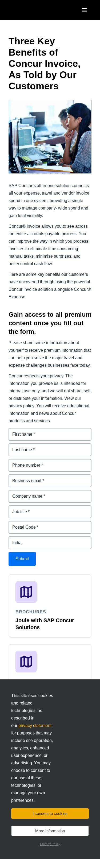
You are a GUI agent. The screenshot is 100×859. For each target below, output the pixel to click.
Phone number (24, 462)
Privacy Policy (50, 844)
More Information (50, 831)
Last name (19, 446)
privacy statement (34, 725)
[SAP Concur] (33, 10)
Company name (25, 493)
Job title (17, 508)
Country (17, 539)
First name (19, 431)
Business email (24, 477)
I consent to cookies (50, 813)
